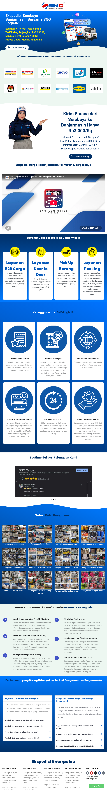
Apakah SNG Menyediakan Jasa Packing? (22, 738)
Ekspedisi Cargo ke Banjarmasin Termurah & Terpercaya (53, 165)
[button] (17, 482)
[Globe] (87, 773)
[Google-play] (103, 773)
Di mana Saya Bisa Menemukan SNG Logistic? (75, 746)
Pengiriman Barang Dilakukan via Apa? (21, 732)
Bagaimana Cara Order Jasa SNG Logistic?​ (22, 698)
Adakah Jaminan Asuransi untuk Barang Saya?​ (24, 720)
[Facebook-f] (99, 773)
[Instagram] (95, 773)
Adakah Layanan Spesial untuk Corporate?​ (74, 740)
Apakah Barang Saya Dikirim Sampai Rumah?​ (24, 726)
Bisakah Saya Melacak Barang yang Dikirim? (74, 734)
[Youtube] (91, 773)
